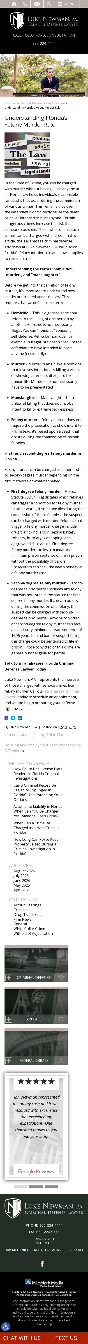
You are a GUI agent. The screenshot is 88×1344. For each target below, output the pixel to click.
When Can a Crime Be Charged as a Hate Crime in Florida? (37, 827)
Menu (69, 4)
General (20, 923)
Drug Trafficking (28, 914)
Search (49, 4)
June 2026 (22, 880)
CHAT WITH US (22, 1338)
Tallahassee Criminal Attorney (24, 103)
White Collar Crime (29, 928)
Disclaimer (44, 1238)
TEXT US (66, 1338)
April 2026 (22, 890)
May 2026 (22, 885)
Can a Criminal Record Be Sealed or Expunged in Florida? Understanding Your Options (38, 792)
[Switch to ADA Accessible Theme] (5, 1326)
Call (25, 4)
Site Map (44, 1243)
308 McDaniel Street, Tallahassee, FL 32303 (44, 1249)
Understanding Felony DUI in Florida (38, 734)
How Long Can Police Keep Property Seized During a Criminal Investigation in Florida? (36, 846)
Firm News (22, 919)
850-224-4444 (44, 43)
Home (14, 4)
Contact (37, 4)
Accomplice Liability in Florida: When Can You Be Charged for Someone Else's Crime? (38, 811)
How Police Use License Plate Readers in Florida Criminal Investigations (38, 773)
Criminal (59, 103)
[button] (21, 1186)
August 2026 (24, 870)
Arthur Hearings (27, 905)
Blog (48, 103)
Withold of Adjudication (33, 933)
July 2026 (21, 875)
